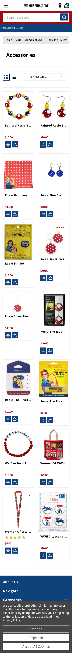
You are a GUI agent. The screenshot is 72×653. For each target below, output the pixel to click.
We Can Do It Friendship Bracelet (18, 463)
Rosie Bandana (16, 195)
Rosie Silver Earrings (53, 259)
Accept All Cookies (36, 646)
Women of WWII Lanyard (18, 531)
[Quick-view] (8, 144)
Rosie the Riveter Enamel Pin (18, 400)
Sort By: (34, 77)
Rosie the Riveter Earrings (53, 331)
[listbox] (53, 77)
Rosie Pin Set (14, 263)
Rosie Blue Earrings (53, 195)
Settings (36, 629)
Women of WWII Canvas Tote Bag (53, 463)
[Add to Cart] (15, 144)
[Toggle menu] (5, 5)
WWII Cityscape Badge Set (53, 536)
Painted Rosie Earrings (53, 125)
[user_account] (59, 5)
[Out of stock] (50, 278)
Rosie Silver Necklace (18, 316)
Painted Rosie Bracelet (18, 125)
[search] (64, 16)
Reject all (36, 638)
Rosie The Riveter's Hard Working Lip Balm (53, 401)
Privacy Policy (11, 620)
